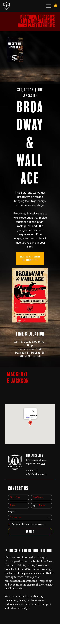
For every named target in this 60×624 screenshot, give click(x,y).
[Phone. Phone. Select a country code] (36, 505)
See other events (30, 260)
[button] (55, 5)
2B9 (43, 464)
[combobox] (30, 517)
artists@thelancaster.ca (36, 474)
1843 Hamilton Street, (36, 460)
